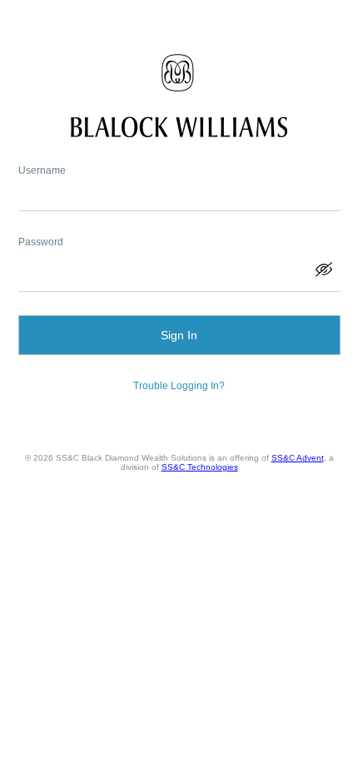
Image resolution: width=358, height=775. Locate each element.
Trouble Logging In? (179, 386)
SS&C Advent (297, 457)
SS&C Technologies (200, 466)
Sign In (179, 335)
